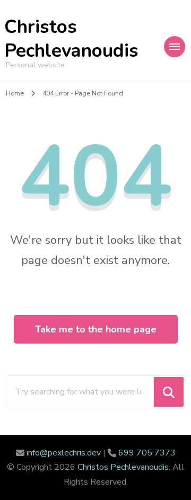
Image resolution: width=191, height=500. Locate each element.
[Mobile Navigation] (174, 46)
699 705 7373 (147, 453)
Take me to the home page (96, 329)
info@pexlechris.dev (64, 453)
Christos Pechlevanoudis (71, 38)
